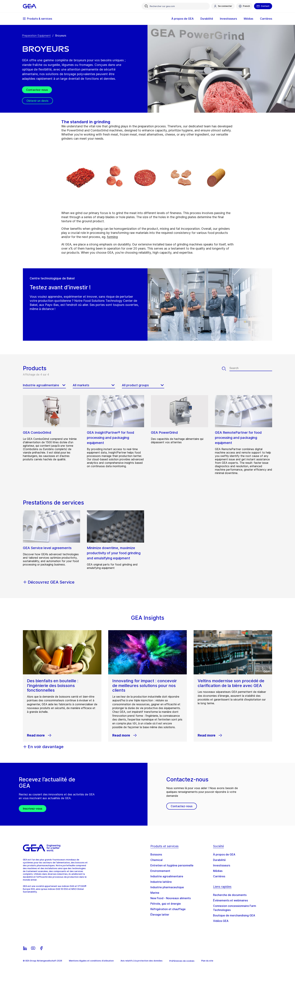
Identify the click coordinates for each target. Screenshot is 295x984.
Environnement (160, 871)
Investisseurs (221, 865)
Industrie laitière (161, 881)
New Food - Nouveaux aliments (170, 898)
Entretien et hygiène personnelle (171, 865)
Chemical (156, 860)
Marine (154, 892)
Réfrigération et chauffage (168, 909)
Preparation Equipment (36, 35)
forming (112, 237)
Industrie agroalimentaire (166, 876)
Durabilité (219, 860)
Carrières (219, 876)
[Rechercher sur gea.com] (146, 6)
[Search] (225, 369)
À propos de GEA (224, 854)
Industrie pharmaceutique (167, 887)
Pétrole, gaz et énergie (165, 903)
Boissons (156, 854)
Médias (217, 871)
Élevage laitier (159, 914)
